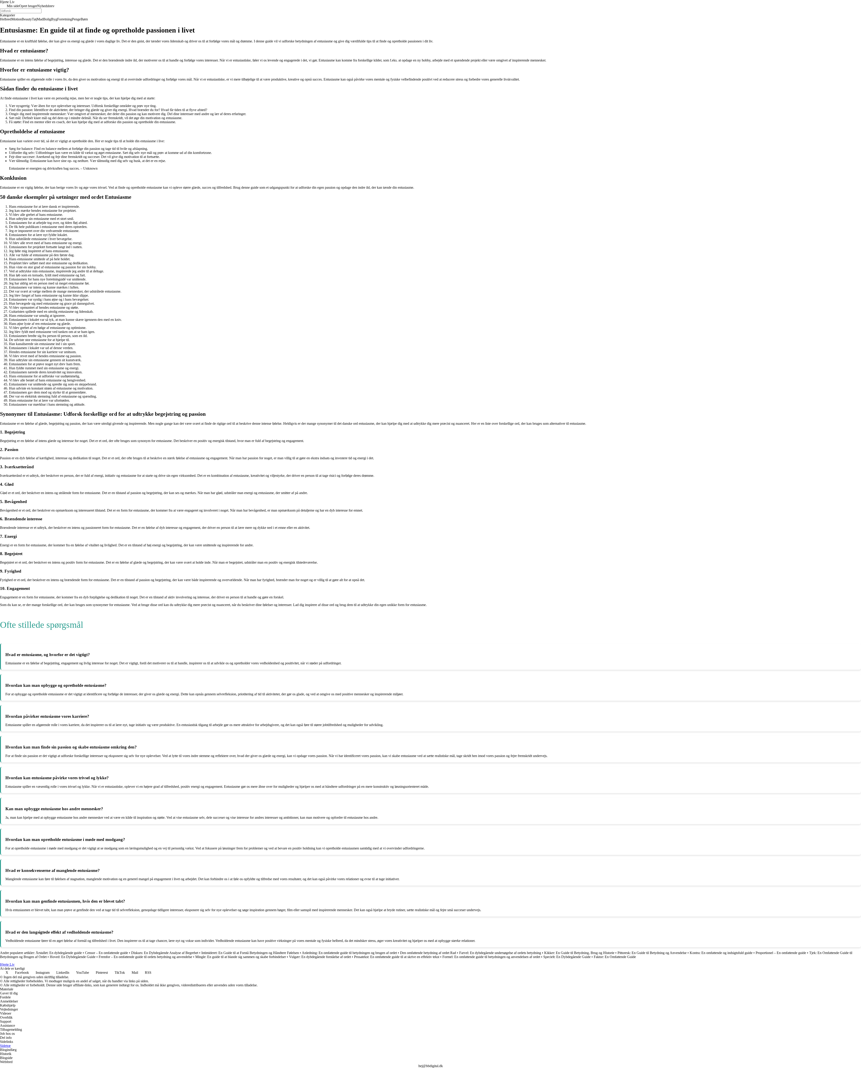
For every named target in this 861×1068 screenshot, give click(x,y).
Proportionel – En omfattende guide (781, 953)
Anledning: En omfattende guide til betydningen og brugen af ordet (349, 953)
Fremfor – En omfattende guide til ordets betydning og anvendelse (145, 957)
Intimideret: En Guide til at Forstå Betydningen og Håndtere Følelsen (250, 953)
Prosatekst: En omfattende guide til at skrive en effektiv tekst (396, 957)
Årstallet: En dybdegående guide (59, 953)
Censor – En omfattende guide (106, 953)
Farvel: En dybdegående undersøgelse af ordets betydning (500, 953)
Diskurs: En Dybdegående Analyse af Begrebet (164, 953)
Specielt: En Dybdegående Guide (567, 957)
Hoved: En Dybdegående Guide (73, 957)
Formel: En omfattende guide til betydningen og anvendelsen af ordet (491, 957)
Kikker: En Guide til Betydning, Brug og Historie (579, 953)
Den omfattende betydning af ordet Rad (428, 953)
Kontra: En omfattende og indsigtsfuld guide (721, 953)
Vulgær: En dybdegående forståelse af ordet (320, 957)
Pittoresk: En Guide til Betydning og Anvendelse (652, 953)
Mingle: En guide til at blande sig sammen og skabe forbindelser (240, 957)
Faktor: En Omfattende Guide (615, 957)
